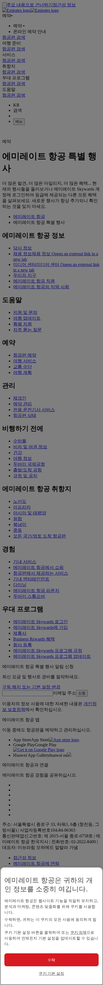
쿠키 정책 (78, 932)
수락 (51, 959)
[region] (51, 926)
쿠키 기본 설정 (51, 973)
